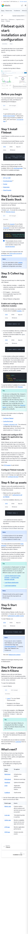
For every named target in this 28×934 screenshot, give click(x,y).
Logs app (7, 815)
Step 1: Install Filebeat (9, 130)
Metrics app (7, 806)
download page (18, 168)
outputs (20, 262)
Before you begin (11, 94)
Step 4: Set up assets (13, 482)
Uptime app (7, 820)
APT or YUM (6, 178)
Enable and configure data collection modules (12, 304)
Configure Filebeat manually (12, 469)
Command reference (10, 646)
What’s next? (9, 749)
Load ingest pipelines (10, 585)
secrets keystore (10, 246)
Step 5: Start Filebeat (9, 606)
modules (19, 311)
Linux (4, 150)
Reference (24, 10)
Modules (20, 387)
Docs (2, 10)
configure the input (13, 476)
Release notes (8, 10)
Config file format (8, 421)
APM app (7, 827)
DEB (4, 147)
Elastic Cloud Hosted (9, 116)
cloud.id (12, 224)
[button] (4, 44)
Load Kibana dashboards (11, 582)
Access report (23, 1)
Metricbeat (7, 774)
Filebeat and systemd (14, 654)
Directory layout (10, 212)
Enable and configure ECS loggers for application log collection (11, 436)
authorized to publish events (16, 616)
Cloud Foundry (7, 190)
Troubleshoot (17, 10)
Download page (7, 181)
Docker (5, 184)
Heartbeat (7, 782)
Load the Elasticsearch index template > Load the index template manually (12, 577)
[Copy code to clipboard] (22, 156)
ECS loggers (7, 465)
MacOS (18, 147)
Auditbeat (7, 792)
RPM (11, 147)
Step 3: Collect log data (12, 274)
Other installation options (11, 174)
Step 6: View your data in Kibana (12, 668)
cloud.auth (6, 228)
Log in (8, 698)
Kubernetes (6, 187)
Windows (12, 150)
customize (18, 741)
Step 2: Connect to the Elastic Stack (12, 197)
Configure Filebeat (8, 418)
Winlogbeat (7, 779)
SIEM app (7, 832)
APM (5, 785)
